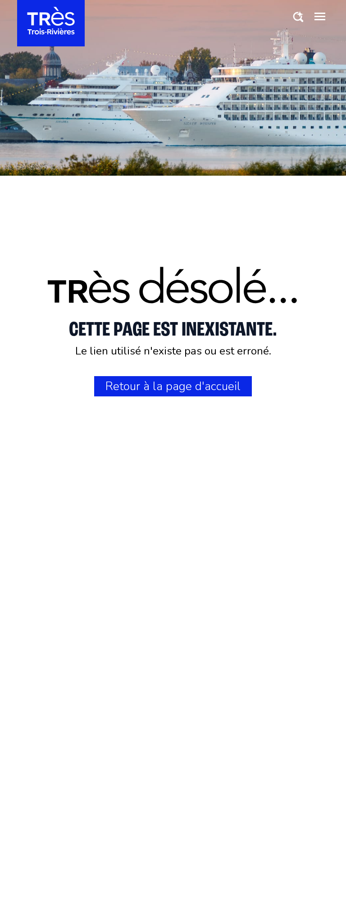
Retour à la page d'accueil (173, 386)
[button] (319, 16)
